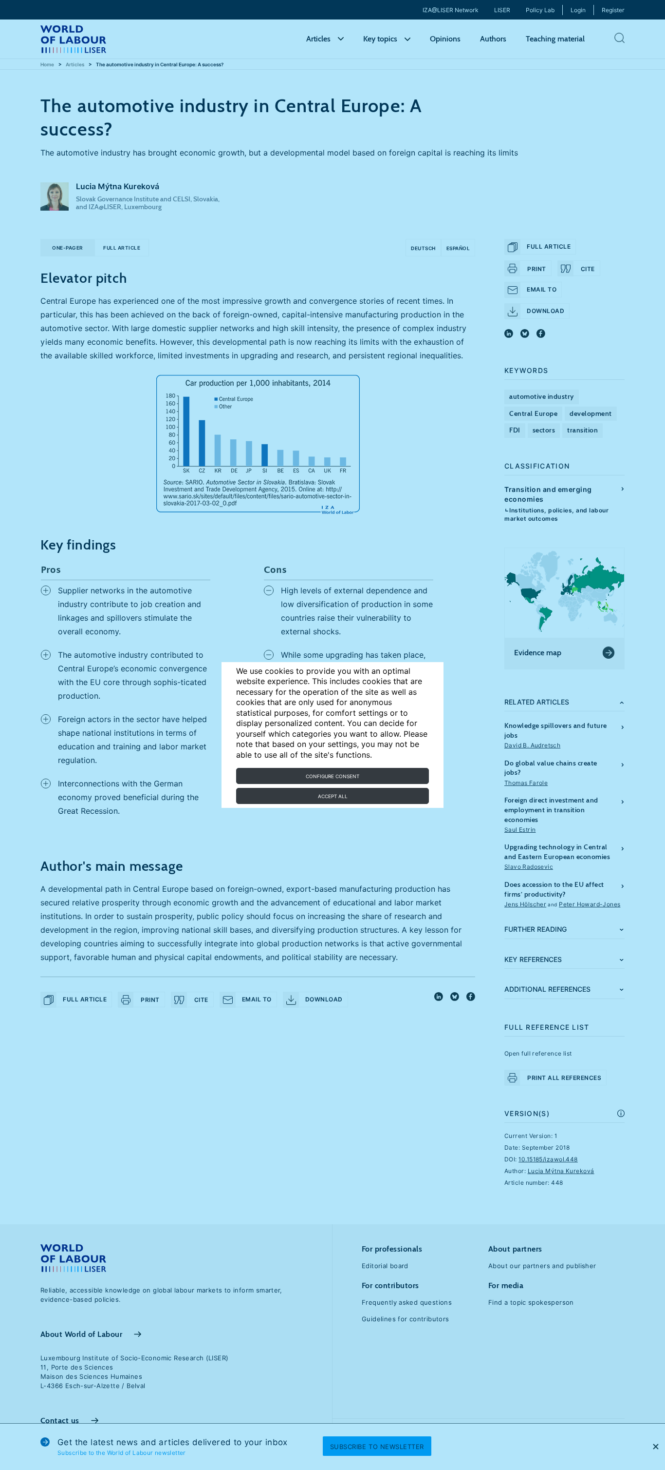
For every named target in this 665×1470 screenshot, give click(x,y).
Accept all (333, 796)
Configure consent (332, 776)
